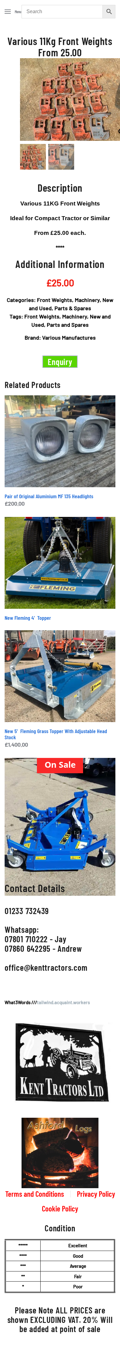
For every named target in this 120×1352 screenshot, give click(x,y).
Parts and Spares (68, 324)
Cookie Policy (60, 1208)
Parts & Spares (72, 308)
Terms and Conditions (34, 1193)
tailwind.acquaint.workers (63, 1002)
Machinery (87, 299)
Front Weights (54, 299)
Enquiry (60, 361)
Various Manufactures (69, 337)
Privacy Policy (96, 1193)
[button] (13, 11)
